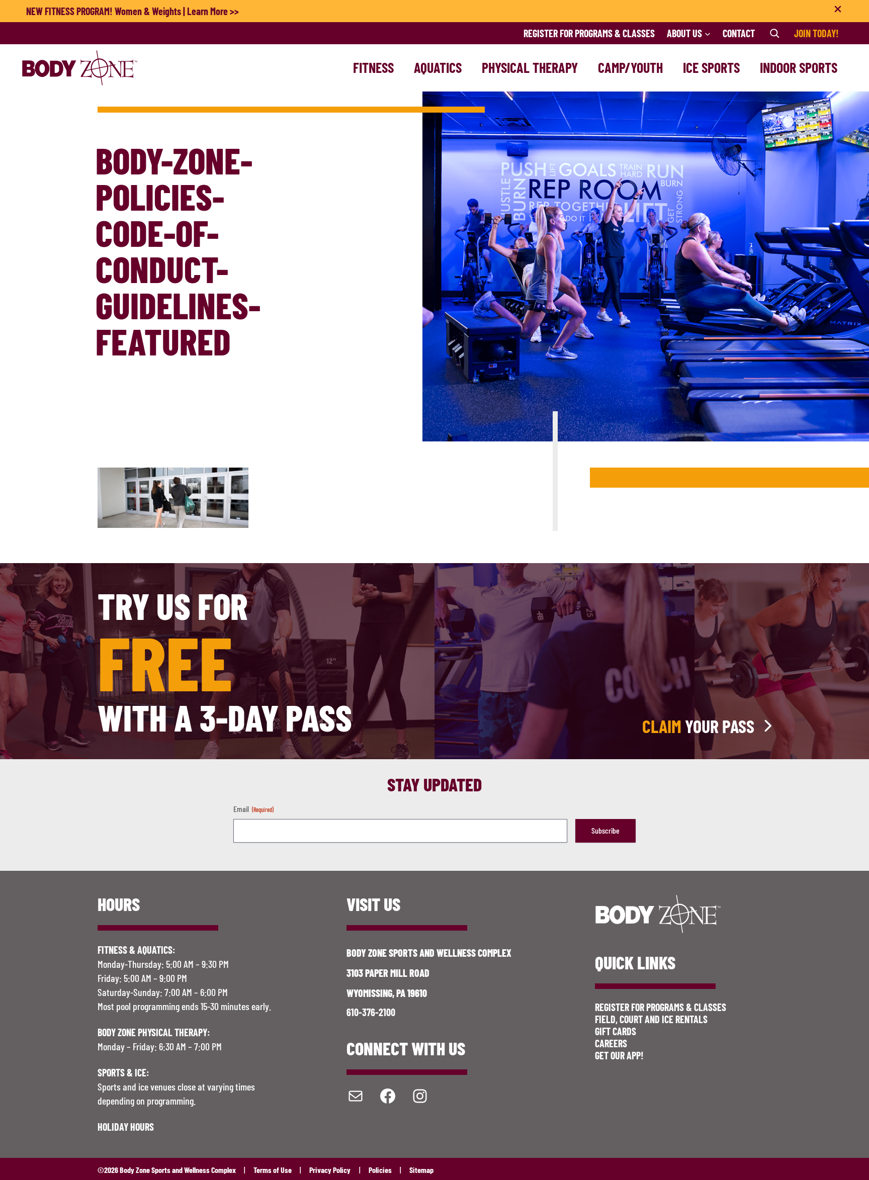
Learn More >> (213, 11)
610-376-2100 (370, 1012)
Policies (380, 1169)
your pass (698, 726)
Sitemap (421, 1169)
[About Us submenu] (708, 33)
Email (253, 808)
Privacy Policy (330, 1169)
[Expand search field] (774, 33)
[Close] (838, 11)
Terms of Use (272, 1169)
